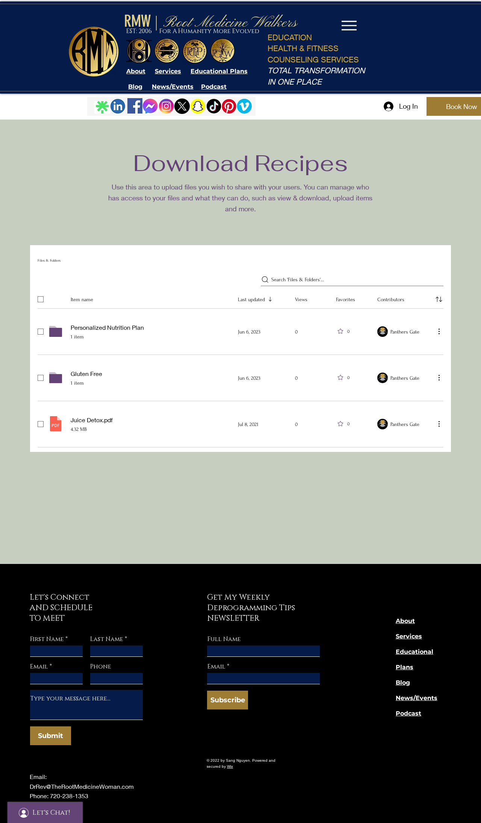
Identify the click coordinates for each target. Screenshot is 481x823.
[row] (240, 297)
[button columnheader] (438, 299)
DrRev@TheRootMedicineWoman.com (82, 786)
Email (39, 667)
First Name (47, 639)
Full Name (224, 639)
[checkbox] (41, 299)
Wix (230, 766)
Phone (100, 667)
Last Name (106, 639)
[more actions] (438, 331)
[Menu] (348, 25)
